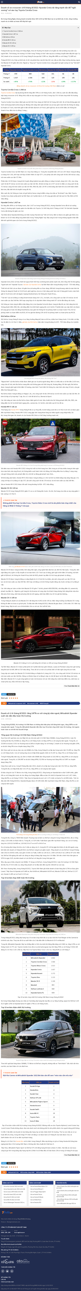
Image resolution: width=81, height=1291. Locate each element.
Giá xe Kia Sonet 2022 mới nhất (12, 1194)
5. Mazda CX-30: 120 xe (9, 43)
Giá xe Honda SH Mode (36, 1197)
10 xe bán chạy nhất (27, 1172)
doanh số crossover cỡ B (17, 703)
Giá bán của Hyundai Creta (32, 284)
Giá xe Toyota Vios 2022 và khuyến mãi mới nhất (67, 1187)
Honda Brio (19, 1141)
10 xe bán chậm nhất (44, 1172)
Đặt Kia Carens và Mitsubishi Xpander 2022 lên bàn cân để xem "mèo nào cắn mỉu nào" (38, 1075)
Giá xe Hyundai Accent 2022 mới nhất (14, 1189)
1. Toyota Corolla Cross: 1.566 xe (12, 31)
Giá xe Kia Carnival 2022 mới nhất (13, 1186)
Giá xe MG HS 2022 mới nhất (12, 1200)
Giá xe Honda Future (36, 1194)
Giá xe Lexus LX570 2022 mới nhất (13, 1191)
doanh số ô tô (13, 1172)
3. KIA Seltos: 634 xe (8, 37)
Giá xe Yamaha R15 (35, 1202)
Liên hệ (3, 1279)
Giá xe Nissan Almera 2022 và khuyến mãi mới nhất (67, 1200)
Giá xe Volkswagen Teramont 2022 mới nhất (15, 1202)
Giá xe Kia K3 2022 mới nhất (12, 1197)
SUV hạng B (44, 703)
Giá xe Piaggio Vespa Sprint (38, 1191)
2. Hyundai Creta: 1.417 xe (10, 34)
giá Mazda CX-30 (19, 566)
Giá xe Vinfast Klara (35, 1200)
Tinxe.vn (8, 1212)
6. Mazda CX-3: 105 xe (8, 46)
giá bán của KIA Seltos (30, 322)
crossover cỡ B (33, 703)
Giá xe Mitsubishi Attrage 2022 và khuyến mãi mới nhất (66, 1204)
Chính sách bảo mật (7, 1282)
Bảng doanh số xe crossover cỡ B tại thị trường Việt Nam (36, 86)
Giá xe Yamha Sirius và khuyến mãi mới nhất (67, 1191)
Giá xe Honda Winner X (36, 1189)
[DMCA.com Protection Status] (8, 694)
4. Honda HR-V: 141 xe (9, 40)
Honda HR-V (15, 410)
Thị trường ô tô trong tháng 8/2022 (27, 834)
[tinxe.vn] (40, 2)
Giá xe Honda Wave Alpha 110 (38, 1186)
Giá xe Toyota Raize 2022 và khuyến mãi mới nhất (66, 1195)
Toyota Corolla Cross (8, 93)
